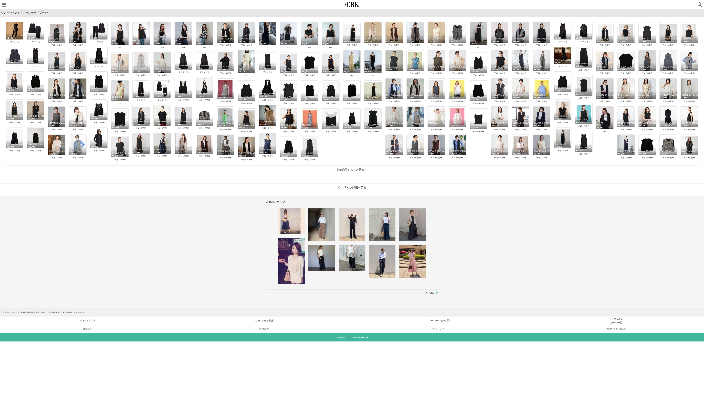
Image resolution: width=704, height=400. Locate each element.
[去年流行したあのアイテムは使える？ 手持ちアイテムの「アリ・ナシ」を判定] (291, 221)
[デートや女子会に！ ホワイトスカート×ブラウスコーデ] (291, 261)
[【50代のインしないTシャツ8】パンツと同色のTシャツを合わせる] (352, 224)
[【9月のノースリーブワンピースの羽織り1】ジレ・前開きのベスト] (412, 224)
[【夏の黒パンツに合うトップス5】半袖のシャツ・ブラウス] (321, 258)
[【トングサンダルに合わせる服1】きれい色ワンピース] (412, 261)
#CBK (349, 337)
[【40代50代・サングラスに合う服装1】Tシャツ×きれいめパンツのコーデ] (382, 261)
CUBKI (352, 4)
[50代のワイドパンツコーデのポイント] (321, 224)
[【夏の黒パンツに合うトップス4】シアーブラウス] (352, 258)
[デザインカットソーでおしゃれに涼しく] (382, 224)
